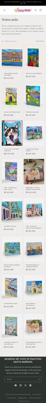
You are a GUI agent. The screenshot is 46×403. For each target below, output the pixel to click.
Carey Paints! (14, 394)
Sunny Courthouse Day (12, 112)
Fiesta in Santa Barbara (34, 73)
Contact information (35, 398)
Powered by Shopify (24, 394)
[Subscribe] (39, 379)
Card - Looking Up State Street (10, 188)
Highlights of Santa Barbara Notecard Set (33, 188)
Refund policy (37, 394)
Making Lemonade (32, 112)
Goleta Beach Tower (10, 304)
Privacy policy (11, 398)
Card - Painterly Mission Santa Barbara (33, 227)
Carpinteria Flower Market (32, 150)
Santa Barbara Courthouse (30, 304)
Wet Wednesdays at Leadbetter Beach (32, 266)
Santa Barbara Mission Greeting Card (33, 343)
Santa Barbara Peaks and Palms (11, 74)
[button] (4, 10)
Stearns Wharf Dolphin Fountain (12, 266)
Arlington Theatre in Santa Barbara (11, 343)
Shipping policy (22, 398)
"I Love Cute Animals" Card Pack (11, 150)
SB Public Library (10, 226)
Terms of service (24, 401)
